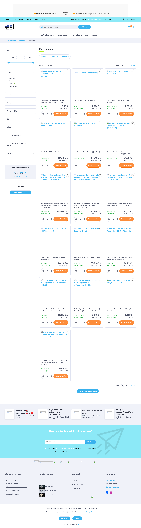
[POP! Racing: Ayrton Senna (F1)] (87, 83)
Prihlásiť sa (90, 442)
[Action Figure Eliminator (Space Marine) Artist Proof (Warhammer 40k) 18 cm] (55, 292)
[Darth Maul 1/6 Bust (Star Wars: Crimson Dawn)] (55, 135)
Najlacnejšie (54, 57)
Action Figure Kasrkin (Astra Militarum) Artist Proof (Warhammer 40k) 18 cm (87, 310)
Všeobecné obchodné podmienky (17, 487)
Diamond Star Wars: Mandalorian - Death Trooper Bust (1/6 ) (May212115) (119, 153)
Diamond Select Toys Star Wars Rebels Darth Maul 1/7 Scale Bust (120, 258)
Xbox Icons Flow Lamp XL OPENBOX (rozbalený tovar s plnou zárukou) (53, 101)
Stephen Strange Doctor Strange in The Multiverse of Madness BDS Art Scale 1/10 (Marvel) (54, 205)
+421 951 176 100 (95, 19)
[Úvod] (20, 27)
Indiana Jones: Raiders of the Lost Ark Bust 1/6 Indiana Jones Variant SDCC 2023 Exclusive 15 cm (86, 205)
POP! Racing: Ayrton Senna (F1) (84, 100)
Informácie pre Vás (17, 19)
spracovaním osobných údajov (65, 448)
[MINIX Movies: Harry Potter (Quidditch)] (87, 135)
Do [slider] (33, 63)
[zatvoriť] (138, 2)
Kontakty (42, 19)
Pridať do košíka (60, 114)
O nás (8, 19)
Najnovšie (44, 57)
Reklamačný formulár (13, 494)
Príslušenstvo (46, 35)
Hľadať (84, 27)
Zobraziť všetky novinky (19, 192)
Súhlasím (77, 518)
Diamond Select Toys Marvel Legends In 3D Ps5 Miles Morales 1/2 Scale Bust (120, 204)
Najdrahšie (65, 57)
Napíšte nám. (65, 13)
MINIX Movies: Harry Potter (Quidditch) (87, 152)
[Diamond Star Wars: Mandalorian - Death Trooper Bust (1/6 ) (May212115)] (120, 135)
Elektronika (62, 35)
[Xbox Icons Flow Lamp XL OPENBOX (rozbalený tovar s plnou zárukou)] (55, 83)
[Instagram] (112, 492)
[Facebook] (108, 492)
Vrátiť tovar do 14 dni (13, 490)
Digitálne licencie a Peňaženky (85, 35)
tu (78, 524)
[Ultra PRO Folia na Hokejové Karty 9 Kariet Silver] (120, 292)
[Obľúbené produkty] (124, 19)
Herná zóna (22, 41)
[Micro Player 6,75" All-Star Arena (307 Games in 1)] (55, 241)
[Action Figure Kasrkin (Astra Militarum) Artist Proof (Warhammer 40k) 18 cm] (87, 292)
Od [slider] (9, 63)
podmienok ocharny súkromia (86, 512)
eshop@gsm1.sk (21, 176)
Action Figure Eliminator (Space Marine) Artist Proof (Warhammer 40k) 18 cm (54, 310)
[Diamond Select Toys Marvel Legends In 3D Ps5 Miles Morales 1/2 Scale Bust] (120, 187)
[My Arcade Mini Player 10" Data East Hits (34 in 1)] (87, 241)
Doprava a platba (32, 19)
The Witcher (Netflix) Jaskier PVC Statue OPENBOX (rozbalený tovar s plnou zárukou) (54, 363)
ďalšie (133, 65)
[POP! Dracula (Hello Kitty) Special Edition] (120, 83)
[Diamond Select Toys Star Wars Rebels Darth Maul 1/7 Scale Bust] (120, 241)
